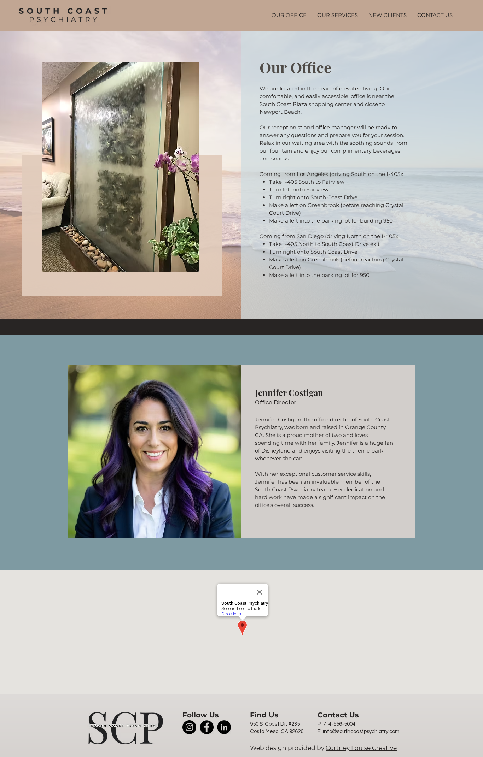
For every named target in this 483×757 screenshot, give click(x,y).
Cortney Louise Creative (361, 747)
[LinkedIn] (224, 727)
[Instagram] (189, 727)
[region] (121, 177)
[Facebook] (207, 727)
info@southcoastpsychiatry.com (361, 731)
